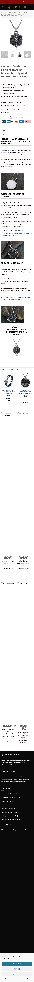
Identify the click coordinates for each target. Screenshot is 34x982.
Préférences (17, 974)
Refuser (17, 969)
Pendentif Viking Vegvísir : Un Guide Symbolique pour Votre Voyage (25, 392)
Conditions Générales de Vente (11, 797)
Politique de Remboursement (10, 819)
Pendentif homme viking (11, 16)
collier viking (20, 272)
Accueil (4, 12)
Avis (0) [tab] (3, 134)
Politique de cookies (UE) (9, 816)
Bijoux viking (14, 12)
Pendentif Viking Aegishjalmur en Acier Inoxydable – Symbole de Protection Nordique (17, 233)
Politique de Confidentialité (22, 978)
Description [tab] (5, 130)
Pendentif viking (15, 14)
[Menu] (2, 7)
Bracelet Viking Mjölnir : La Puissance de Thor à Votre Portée (8, 391)
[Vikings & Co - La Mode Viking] (17, 7)
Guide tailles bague (7, 801)
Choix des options (8, 399)
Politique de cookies (9, 978)
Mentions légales (6, 805)
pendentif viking (8, 150)
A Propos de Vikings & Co (9, 794)
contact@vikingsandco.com (17, 781)
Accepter (17, 964)
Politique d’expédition (8, 808)
